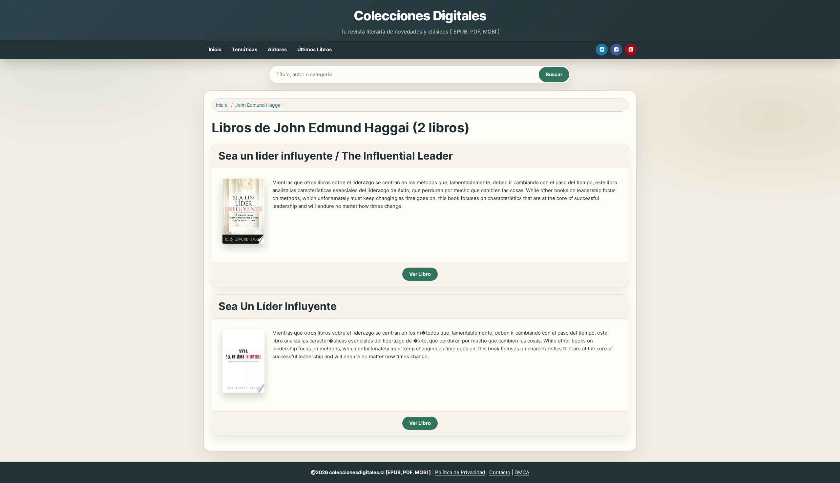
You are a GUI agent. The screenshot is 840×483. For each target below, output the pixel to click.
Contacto (499, 472)
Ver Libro (420, 274)
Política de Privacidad (460, 472)
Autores (277, 49)
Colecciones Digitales (420, 16)
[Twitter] (602, 49)
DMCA (521, 472)
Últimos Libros (314, 49)
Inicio (215, 49)
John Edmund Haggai (258, 105)
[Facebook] (616, 49)
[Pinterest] (631, 49)
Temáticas (244, 49)
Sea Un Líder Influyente (278, 306)
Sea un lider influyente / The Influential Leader (336, 155)
